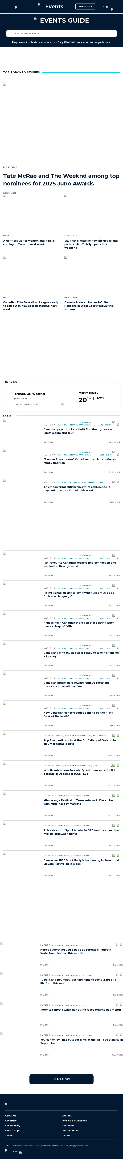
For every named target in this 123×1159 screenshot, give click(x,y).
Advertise (11, 1120)
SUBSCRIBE (85, 6)
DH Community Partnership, (86, 423)
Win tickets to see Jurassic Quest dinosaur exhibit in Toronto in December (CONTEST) (80, 772)
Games (9, 1135)
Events (108, 425)
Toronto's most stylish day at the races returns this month (80, 1009)
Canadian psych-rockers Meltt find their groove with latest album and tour (80, 431)
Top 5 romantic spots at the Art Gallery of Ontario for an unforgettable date (80, 742)
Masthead (68, 1125)
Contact (67, 1115)
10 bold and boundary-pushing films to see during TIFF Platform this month (78, 981)
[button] (114, 33)
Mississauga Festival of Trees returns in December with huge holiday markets (79, 802)
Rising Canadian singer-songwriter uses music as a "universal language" (79, 594)
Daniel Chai (48, 442)
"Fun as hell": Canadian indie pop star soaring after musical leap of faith (79, 624)
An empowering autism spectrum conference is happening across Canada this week (77, 488)
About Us (10, 1115)
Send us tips (12, 1130)
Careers (66, 1135)
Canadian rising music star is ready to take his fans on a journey (81, 654)
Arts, (100, 425)
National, (62, 425)
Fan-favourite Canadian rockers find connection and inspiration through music (80, 564)
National (50, 425)
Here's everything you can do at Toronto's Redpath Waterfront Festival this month (75, 951)
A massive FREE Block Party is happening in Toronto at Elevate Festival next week (81, 862)
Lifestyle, (73, 425)
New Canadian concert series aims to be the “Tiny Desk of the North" (78, 714)
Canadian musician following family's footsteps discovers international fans (76, 684)
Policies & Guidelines (74, 1120)
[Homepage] (11, 1103)
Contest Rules (70, 1130)
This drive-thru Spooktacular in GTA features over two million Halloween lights (81, 832)
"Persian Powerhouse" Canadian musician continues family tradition (80, 461)
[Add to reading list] (118, 424)
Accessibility (12, 1125)
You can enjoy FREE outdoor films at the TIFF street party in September (81, 1041)
